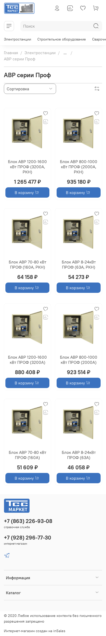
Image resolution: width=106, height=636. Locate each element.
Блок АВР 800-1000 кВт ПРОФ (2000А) (78, 360)
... (65, 52)
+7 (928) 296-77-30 (27, 537)
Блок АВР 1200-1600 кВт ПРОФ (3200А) (27, 360)
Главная (11, 52)
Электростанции (17, 39)
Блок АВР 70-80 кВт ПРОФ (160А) (27, 455)
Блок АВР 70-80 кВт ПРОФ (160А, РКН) (27, 264)
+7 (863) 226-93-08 (28, 521)
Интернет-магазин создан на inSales (34, 631)
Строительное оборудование (61, 39)
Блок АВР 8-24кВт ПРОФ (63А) (79, 455)
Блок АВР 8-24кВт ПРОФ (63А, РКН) (79, 264)
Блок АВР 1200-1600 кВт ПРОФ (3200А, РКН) (27, 166)
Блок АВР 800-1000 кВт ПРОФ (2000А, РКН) (78, 166)
